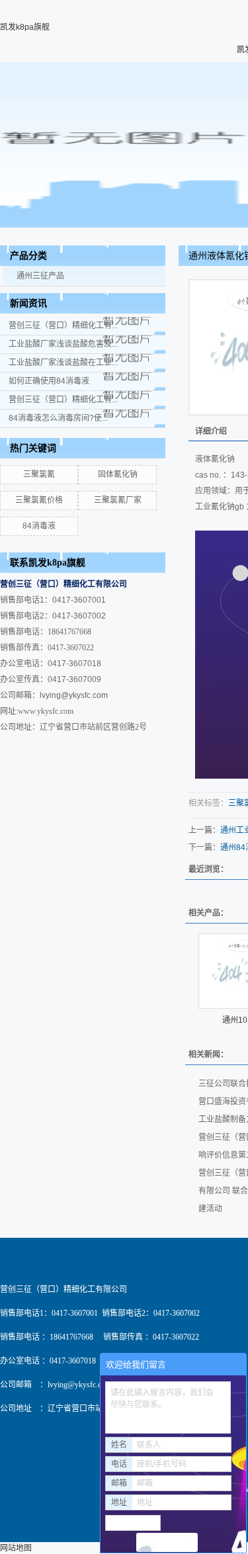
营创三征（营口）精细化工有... (63, 325)
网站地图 (16, 1548)
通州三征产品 (40, 276)
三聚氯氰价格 (39, 500)
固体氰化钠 (118, 474)
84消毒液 (39, 526)
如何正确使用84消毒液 (49, 381)
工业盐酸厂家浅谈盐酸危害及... (63, 344)
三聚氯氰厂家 (118, 500)
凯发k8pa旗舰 (25, 27)
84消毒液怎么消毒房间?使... (58, 418)
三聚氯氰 (39, 474)
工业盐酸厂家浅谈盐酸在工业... (63, 362)
